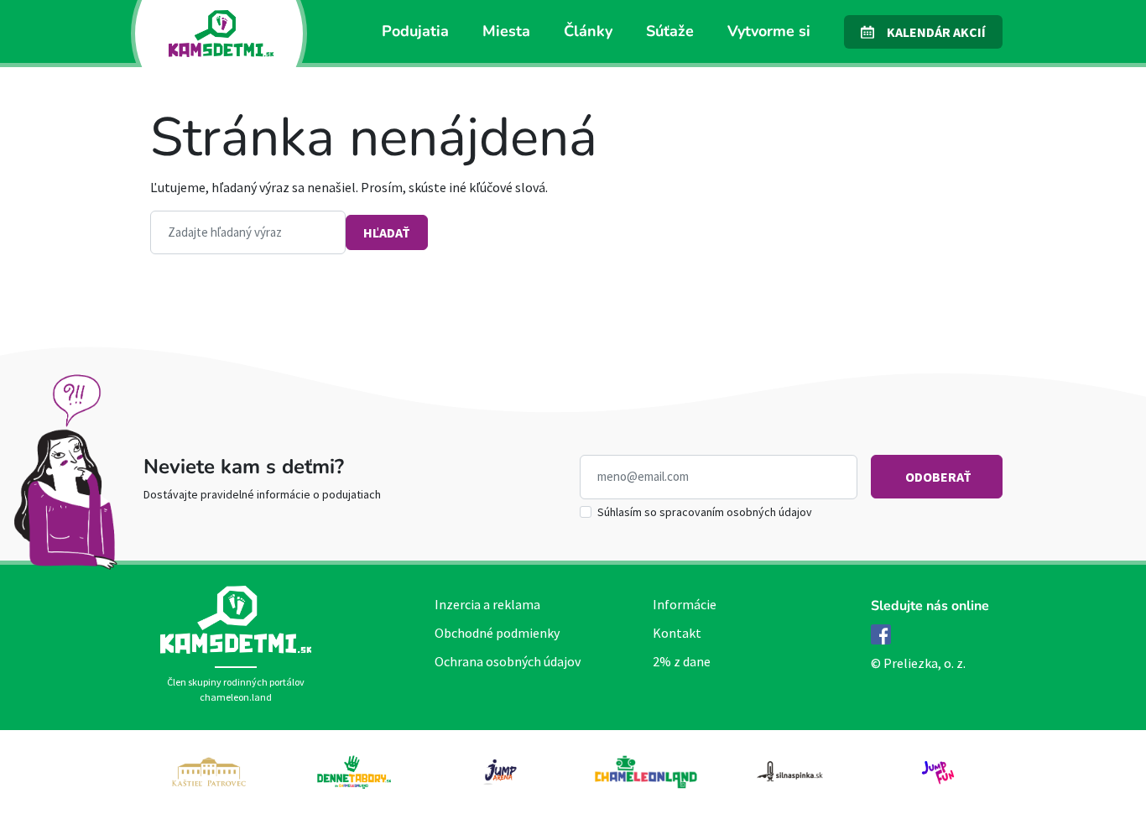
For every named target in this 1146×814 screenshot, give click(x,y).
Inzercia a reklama (487, 604)
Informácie (684, 604)
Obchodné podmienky (497, 632)
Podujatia (415, 31)
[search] (248, 233)
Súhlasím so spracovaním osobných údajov (704, 511)
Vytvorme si (768, 31)
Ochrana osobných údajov (508, 661)
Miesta (506, 31)
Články (588, 31)
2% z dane (682, 661)
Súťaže (670, 31)
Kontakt (677, 632)
